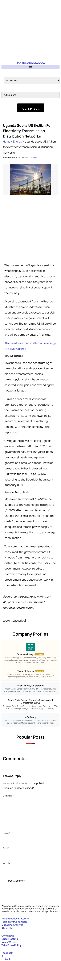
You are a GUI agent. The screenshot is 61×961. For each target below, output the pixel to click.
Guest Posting (9, 939)
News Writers (9, 942)
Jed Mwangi (31, 157)
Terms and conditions (14, 921)
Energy (17, 141)
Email (6, 848)
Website (7, 863)
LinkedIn (6, 959)
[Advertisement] (30, 30)
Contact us (7, 935)
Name (6, 833)
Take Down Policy (11, 945)
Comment (8, 795)
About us (6, 928)
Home (7, 141)
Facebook (7, 953)
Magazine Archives (12, 925)
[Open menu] (30, 67)
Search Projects (31, 109)
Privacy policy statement (15, 918)
